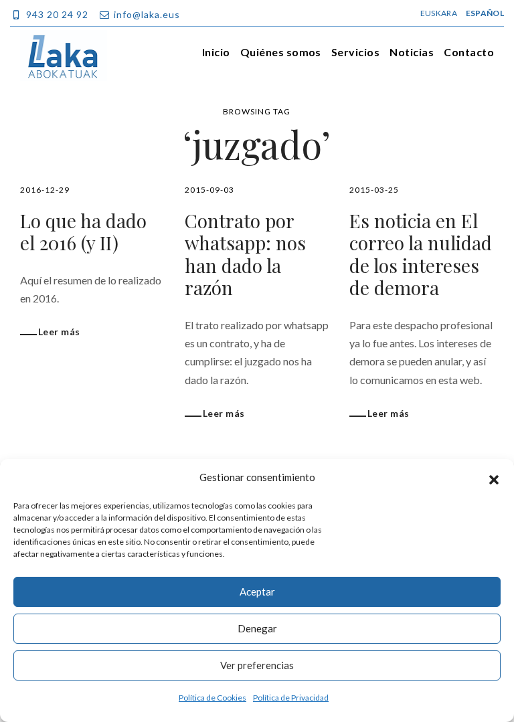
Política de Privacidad (291, 698)
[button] (494, 477)
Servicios (355, 52)
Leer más (59, 331)
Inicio (216, 52)
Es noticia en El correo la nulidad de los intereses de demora (420, 254)
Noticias (412, 52)
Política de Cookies (212, 698)
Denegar (257, 628)
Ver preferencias (257, 665)
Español (485, 13)
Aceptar (257, 591)
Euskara (438, 13)
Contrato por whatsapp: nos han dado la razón (245, 254)
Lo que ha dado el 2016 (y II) (83, 232)
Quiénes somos (280, 52)
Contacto (469, 52)
